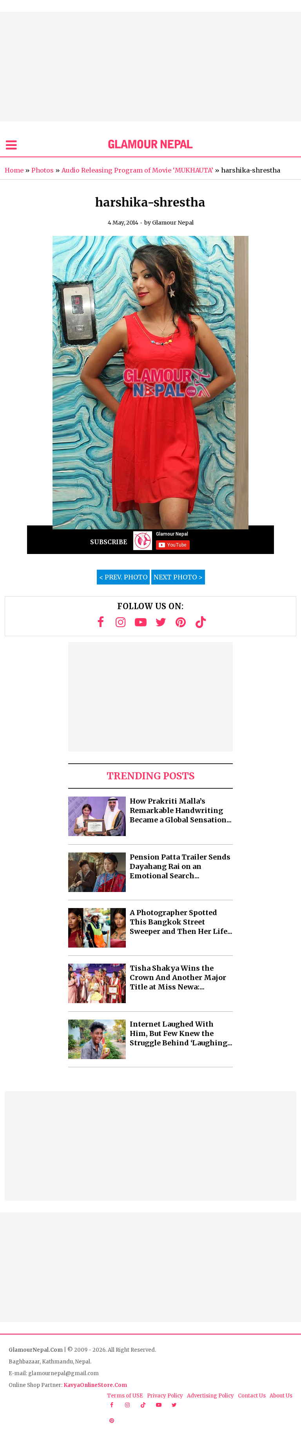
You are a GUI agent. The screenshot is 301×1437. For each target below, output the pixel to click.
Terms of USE (125, 1395)
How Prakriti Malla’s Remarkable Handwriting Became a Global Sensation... (181, 810)
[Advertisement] (150, 66)
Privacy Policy (165, 1395)
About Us (281, 1395)
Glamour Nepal (173, 222)
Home (14, 170)
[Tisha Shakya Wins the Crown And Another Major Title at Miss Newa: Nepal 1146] (97, 983)
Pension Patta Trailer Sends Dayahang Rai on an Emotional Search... (180, 866)
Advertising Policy (210, 1395)
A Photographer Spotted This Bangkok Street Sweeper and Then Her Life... (181, 922)
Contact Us (252, 1395)
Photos (42, 170)
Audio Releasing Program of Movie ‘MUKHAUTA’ (137, 170)
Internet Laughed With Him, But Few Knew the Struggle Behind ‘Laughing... (181, 1033)
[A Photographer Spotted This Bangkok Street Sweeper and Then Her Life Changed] (97, 928)
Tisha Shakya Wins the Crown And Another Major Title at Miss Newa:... (178, 977)
